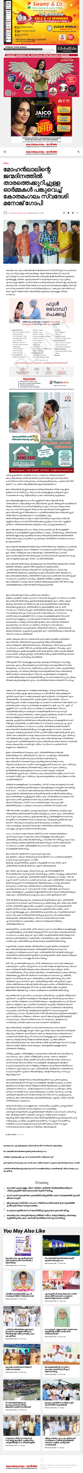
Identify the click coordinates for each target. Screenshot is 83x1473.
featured (20, 1134)
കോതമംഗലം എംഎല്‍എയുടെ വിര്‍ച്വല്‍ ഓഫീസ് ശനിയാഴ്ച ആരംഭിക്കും (32, 1146)
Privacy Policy (59, 1465)
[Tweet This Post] (68, 213)
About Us (43, 1465)
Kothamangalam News (19, 213)
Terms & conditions (70, 1465)
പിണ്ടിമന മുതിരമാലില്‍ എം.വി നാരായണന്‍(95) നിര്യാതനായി (28, 1157)
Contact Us (50, 1465)
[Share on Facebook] (64, 213)
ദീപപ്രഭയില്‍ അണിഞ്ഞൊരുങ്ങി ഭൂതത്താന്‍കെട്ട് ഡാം (25, 1151)
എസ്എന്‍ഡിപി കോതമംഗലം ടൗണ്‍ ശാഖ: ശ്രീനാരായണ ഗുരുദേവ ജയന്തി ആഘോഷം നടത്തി (41, 1163)
